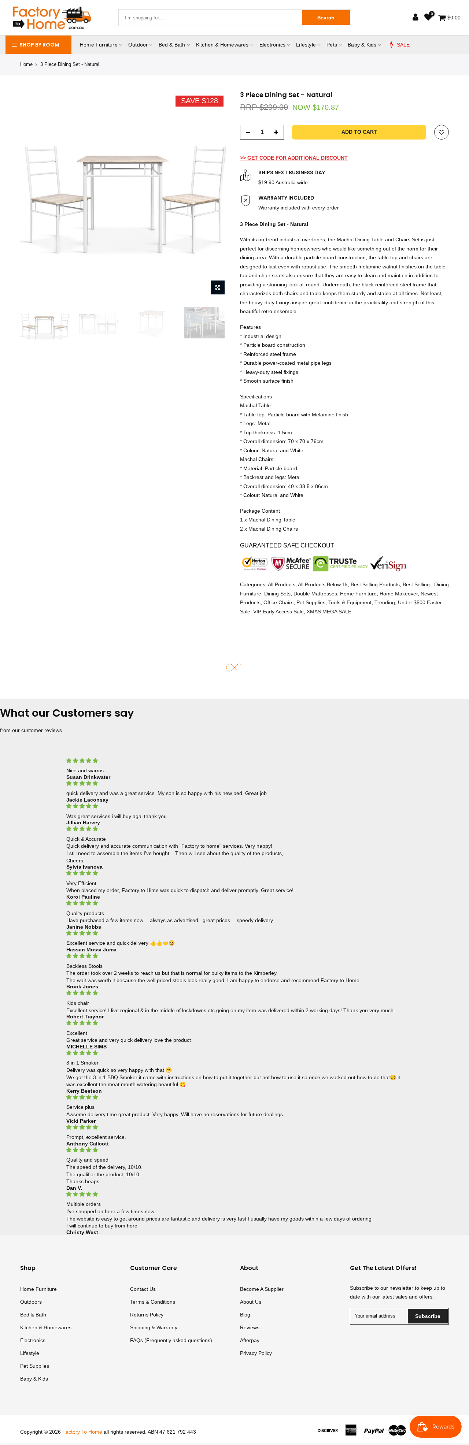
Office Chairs (278, 602)
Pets (331, 45)
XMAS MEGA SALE (329, 611)
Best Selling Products (375, 584)
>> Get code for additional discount (294, 157)
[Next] (216, 194)
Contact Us (143, 1289)
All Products (281, 584)
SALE (403, 45)
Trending (384, 602)
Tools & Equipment (350, 602)
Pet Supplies (310, 602)
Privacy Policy (256, 1353)
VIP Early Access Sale (278, 611)
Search (326, 18)
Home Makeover (399, 593)
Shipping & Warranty (153, 1327)
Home (26, 64)
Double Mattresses (315, 593)
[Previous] (33, 194)
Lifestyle (306, 45)
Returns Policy (146, 1315)
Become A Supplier (262, 1289)
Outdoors (31, 1302)
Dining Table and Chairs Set (387, 239)
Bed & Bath (172, 45)
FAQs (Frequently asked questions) (171, 1340)
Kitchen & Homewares (222, 45)
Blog (245, 1315)
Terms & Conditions (152, 1302)
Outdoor (138, 45)
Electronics (272, 45)
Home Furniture (99, 45)
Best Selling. (417, 584)
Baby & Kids (362, 45)
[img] (234, 761)
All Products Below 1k (323, 584)
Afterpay (249, 1340)
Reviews (249, 1327)
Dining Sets (277, 593)
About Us (250, 1302)
